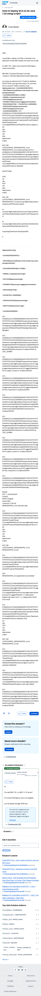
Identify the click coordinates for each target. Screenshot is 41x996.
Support (30, 986)
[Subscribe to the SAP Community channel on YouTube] (22, 970)
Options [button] (37, 17)
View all (4, 959)
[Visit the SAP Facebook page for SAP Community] (15, 970)
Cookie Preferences (10, 991)
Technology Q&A (8, 7)
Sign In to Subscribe (28, 17)
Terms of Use (31, 975)
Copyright (10, 981)
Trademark (10, 986)
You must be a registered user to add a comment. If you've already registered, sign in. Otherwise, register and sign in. (19, 813)
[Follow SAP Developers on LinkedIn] (25, 970)
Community (13, 3)
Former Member (13, 27)
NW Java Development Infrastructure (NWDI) (14, 43)
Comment (34, 713)
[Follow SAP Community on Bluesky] (19, 970)
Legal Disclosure (31, 981)
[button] (3, 35)
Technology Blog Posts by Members (16, 865)
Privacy (10, 975)
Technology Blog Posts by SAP (14, 882)
